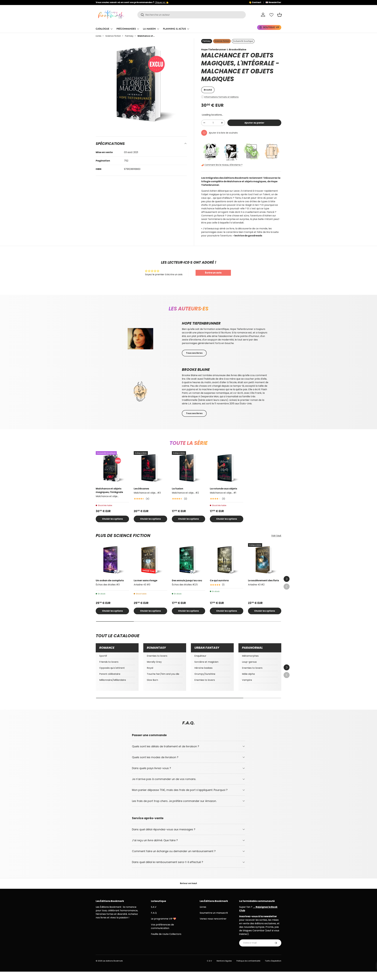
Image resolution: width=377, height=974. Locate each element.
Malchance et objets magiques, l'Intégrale (109, 490)
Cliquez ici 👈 (161, 2)
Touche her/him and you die (163, 674)
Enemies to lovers (157, 656)
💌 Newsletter (273, 2)
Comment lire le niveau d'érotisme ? (223, 164)
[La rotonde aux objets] (226, 467)
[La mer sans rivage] (150, 559)
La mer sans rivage (145, 580)
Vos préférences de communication (162, 926)
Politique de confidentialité (248, 961)
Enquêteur (200, 656)
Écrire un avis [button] (213, 272)
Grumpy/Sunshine (204, 674)
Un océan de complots (110, 580)
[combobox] (191, 14)
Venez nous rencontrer (213, 918)
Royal (150, 668)
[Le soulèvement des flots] (264, 559)
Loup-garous (249, 662)
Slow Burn (152, 680)
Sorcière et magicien (206, 662)
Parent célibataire (109, 674)
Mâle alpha (248, 674)
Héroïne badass (203, 668)
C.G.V (209, 961)
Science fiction (113, 35)
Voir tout (276, 535)
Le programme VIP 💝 (163, 918)
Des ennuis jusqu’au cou (187, 580)
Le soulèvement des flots (263, 580)
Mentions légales (224, 961)
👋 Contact (255, 2)
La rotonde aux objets (223, 488)
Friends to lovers (108, 662)
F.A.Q (154, 913)
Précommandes (126, 28)
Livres (98, 35)
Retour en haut (188, 883)
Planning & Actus (174, 28)
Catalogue (102, 28)
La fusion (177, 488)
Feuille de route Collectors (166, 934)
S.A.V (153, 907)
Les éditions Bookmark (113, 961)
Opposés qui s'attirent (112, 668)
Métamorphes (250, 656)
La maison (149, 28)
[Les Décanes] (150, 467)
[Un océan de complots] (112, 559)
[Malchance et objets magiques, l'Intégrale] (112, 467)
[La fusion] (188, 467)
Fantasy (129, 35)
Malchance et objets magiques (237, 75)
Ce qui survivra (219, 580)
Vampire (247, 680)
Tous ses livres (194, 353)
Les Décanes (141, 488)
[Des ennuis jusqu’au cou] (188, 559)
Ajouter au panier (254, 122)
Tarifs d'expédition (273, 961)
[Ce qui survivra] (226, 559)
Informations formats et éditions (221, 97)
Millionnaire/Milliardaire (112, 680)
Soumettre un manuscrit (214, 913)
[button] (279, 14)
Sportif (103, 656)
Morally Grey (154, 662)
